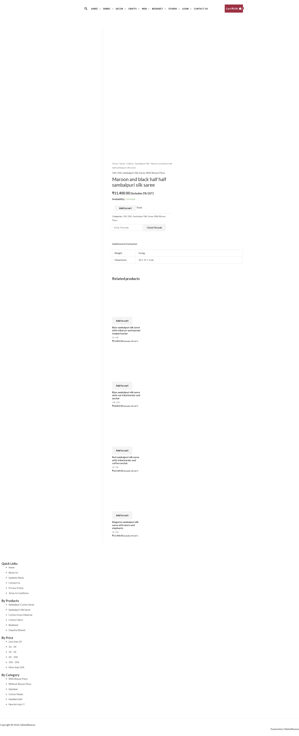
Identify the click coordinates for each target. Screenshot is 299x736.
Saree (122, 163)
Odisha (129, 163)
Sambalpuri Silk (142, 163)
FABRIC (106, 8)
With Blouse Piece (155, 172)
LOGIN (185, 8)
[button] (86, 9)
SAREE (94, 8)
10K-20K (117, 172)
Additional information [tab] (124, 243)
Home (115, 163)
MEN (144, 8)
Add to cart (125, 208)
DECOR (119, 8)
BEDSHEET (157, 8)
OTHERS (172, 8)
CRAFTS (132, 8)
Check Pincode (154, 227)
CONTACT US (201, 8)
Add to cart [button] (122, 320)
